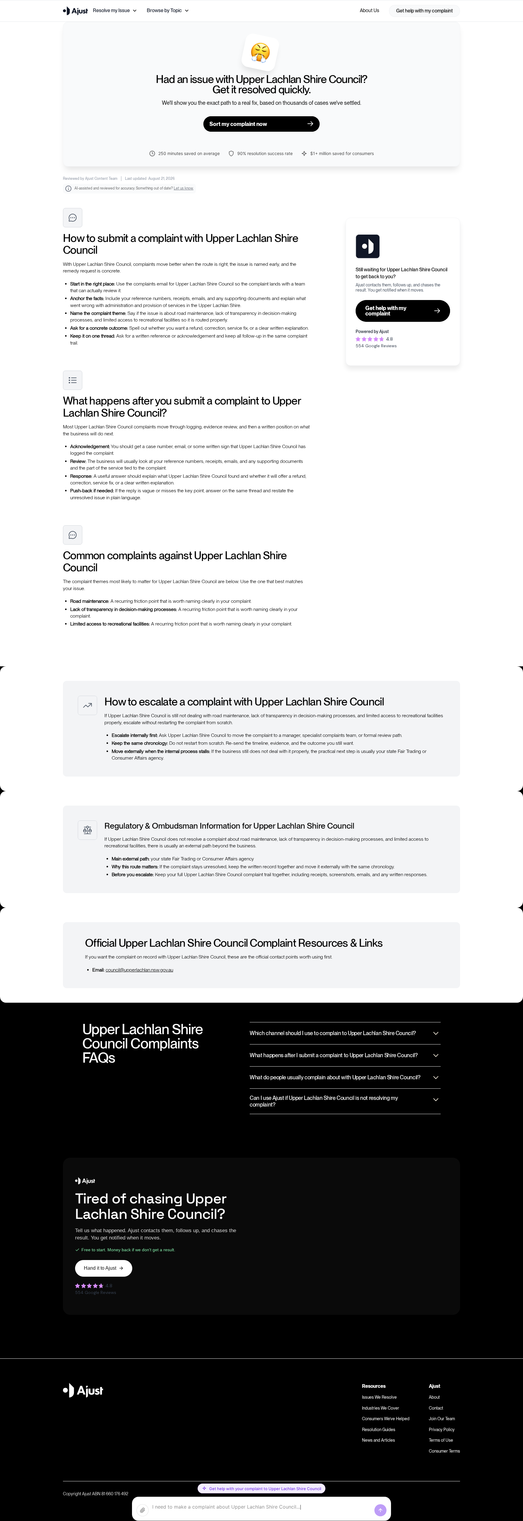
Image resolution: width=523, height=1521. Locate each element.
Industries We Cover (380, 1408)
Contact (436, 1408)
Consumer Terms (444, 1451)
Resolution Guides (378, 1429)
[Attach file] (143, 1510)
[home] (75, 10)
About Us (369, 10)
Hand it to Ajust (100, 1268)
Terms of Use (441, 1440)
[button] (115, 10)
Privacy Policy (442, 1429)
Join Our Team (442, 1418)
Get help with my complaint (424, 11)
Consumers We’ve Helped (386, 1418)
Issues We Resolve (379, 1397)
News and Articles (378, 1440)
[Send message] (380, 1510)
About (434, 1397)
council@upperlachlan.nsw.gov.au (139, 970)
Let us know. (183, 188)
